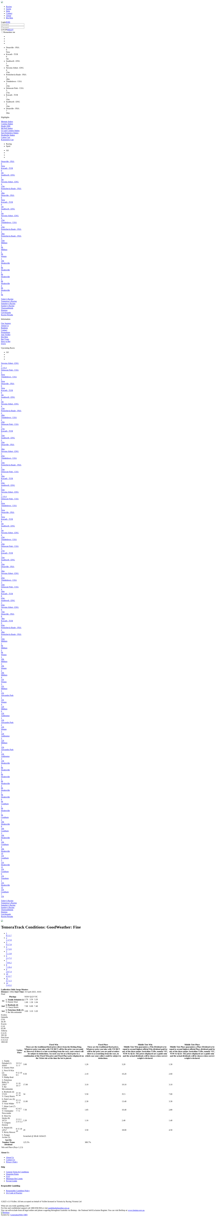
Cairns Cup (5, 137)
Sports (8, 9)
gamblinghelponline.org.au (58, 1208)
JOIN (8, 22)
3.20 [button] (123, 1064)
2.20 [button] (25, 1120)
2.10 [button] (86, 1074)
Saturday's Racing (8, 303)
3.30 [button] (170, 1101)
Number (5, 1142)
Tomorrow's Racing (9, 301)
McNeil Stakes (7, 128)
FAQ (8, 1176)
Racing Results (7, 315)
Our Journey (6, 323)
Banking (4, 328)
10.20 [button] (124, 1074)
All (7, 150)
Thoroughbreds (7, 308)
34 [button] (24, 1094)
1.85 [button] (86, 1110)
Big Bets (9, 18)
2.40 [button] (123, 1120)
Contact (9, 13)
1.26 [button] (86, 1064)
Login (3, 22)
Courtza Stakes (7, 124)
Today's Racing (7, 299)
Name (12, 1142)
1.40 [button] (170, 1120)
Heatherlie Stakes (8, 135)
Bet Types (5, 339)
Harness (4, 310)
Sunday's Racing (7, 306)
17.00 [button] (25, 1084)
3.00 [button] (25, 1064)
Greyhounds (6, 312)
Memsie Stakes (7, 121)
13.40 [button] (124, 1101)
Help (8, 11)
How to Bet (5, 341)
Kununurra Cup (7, 140)
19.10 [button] (124, 1084)
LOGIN (4, 30)
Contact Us (10, 1160)
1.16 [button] (86, 1120)
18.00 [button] (124, 1130)
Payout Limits (11, 1181)
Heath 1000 (5, 126)
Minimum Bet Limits (14, 1179)
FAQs (3, 344)
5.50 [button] (86, 1094)
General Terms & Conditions (17, 1172)
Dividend (8, 1144)
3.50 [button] (86, 1130)
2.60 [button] (170, 1074)
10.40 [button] (124, 1110)
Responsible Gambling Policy (18, 1191)
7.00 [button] (170, 1094)
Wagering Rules (12, 1174)
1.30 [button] (170, 1064)
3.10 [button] (86, 1084)
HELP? (10, 30)
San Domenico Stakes (9, 133)
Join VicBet (5, 335)
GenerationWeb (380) (19, 1215)
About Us (5, 326)
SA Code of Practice (14, 1193)
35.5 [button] (123, 1094)
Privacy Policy (12, 1162)
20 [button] (24, 1130)
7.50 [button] (25, 1110)
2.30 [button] (86, 1101)
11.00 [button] (25, 1101)
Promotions (5, 332)
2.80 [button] (170, 1110)
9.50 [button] (25, 1074)
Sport (8, 146)
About (8, 16)
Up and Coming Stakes (10, 131)
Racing (9, 7)
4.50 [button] (170, 1130)
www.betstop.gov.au (136, 1210)
